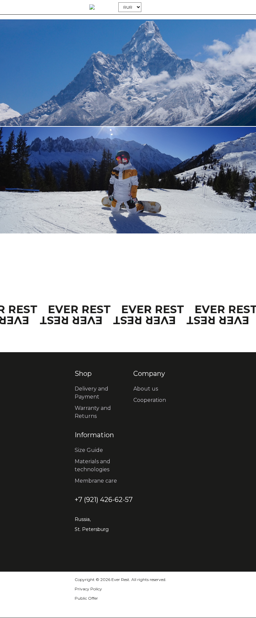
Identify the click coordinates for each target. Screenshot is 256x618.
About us (145, 389)
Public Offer (86, 598)
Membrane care (96, 481)
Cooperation (149, 400)
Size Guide (89, 450)
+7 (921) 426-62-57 (104, 500)
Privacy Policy (88, 588)
